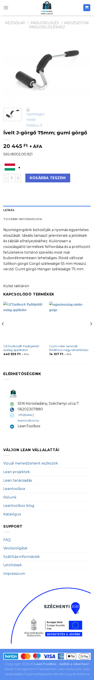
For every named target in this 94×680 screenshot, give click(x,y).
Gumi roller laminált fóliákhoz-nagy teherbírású (68, 348)
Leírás (9, 210)
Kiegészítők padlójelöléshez (59, 25)
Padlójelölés (45, 23)
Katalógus (12, 514)
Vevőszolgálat (15, 548)
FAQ (7, 540)
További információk (22, 219)
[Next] (83, 70)
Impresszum (14, 573)
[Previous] (10, 70)
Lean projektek (16, 472)
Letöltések (12, 565)
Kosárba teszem (48, 178)
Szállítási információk (21, 557)
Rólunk (9, 497)
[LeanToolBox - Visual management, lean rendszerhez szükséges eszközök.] (47, 7)
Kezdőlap (15, 23)
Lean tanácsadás (17, 480)
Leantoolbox (14, 489)
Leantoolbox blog (18, 506)
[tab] (47, 210)
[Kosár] (87, 7)
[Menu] (6, 7)
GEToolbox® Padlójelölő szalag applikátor (21, 348)
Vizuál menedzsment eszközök (30, 463)
